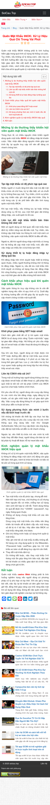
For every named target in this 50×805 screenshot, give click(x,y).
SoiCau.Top (9, 13)
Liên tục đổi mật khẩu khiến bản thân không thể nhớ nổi (27, 90)
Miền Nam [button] (36, 19)
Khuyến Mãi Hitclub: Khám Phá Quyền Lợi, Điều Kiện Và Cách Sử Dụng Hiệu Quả (31, 704)
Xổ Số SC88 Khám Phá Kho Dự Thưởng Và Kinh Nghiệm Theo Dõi (30, 672)
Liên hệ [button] (44, 763)
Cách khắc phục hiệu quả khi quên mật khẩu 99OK (25, 102)
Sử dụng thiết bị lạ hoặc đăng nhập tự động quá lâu (27, 96)
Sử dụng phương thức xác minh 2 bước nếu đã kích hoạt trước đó (27, 113)
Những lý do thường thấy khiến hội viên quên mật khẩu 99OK (25, 82)
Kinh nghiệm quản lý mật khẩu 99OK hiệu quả (25, 117)
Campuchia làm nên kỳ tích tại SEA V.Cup (29, 688)
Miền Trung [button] (20, 19)
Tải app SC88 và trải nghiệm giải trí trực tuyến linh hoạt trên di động (30, 749)
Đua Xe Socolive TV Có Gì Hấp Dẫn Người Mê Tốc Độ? (30, 720)
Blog (15, 28)
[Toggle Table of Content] (42, 76)
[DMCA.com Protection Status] (10, 773)
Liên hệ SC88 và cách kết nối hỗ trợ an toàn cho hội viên (30, 734)
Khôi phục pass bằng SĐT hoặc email (23, 106)
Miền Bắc (6, 19)
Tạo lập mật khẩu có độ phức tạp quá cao (24, 86)
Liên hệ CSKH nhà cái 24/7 (19, 109)
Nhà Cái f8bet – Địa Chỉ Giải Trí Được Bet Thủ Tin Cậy (30, 643)
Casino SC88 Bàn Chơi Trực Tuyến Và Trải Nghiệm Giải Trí (29, 657)
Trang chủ (5, 28)
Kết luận (8, 120)
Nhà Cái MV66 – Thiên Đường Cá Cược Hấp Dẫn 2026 (31, 614)
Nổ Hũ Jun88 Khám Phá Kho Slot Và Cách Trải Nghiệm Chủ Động (31, 629)
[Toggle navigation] (44, 13)
